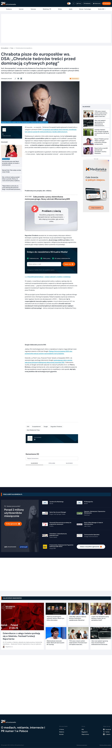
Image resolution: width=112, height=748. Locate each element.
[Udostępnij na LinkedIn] (21, 78)
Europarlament (36, 426)
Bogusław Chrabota (56, 426)
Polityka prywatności (82, 745)
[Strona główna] (8, 3)
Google (46, 426)
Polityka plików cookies (105, 745)
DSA (28, 426)
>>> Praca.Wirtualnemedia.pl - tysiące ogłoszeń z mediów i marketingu (48, 277)
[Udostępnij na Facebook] (19, 78)
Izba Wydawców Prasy (33, 430)
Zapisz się (67, 264)
